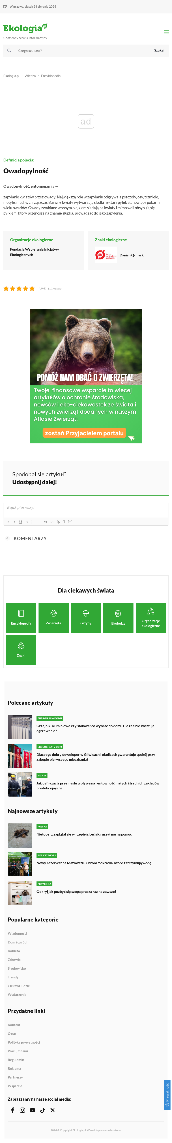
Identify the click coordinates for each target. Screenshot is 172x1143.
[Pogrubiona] (8, 522)
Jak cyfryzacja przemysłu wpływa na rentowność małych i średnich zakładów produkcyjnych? (98, 785)
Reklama (14, 1068)
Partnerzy (15, 1077)
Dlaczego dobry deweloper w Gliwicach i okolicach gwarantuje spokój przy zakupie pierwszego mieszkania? (96, 756)
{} (64, 521)
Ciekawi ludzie (19, 986)
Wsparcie (15, 1086)
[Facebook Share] (130, 477)
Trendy (13, 977)
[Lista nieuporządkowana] (39, 522)
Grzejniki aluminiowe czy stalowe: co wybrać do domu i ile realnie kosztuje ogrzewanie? (96, 728)
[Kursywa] (14, 522)
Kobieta (14, 951)
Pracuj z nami (18, 1051)
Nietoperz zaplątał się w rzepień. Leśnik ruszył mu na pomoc (84, 834)
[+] (70, 521)
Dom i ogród (17, 942)
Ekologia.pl (11, 76)
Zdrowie (14, 960)
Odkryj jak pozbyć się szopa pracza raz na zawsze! (76, 891)
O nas (12, 1034)
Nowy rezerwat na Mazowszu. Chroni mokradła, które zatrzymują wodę (94, 863)
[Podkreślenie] (20, 522)
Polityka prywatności (24, 1042)
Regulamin (16, 1060)
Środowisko (17, 968)
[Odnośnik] (58, 522)
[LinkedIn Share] (154, 477)
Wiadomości (17, 933)
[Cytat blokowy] (46, 522)
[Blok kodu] (52, 522)
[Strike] (27, 522)
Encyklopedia (51, 76)
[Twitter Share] (142, 477)
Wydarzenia (17, 994)
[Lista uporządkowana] (33, 522)
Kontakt (14, 1025)
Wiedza (30, 76)
